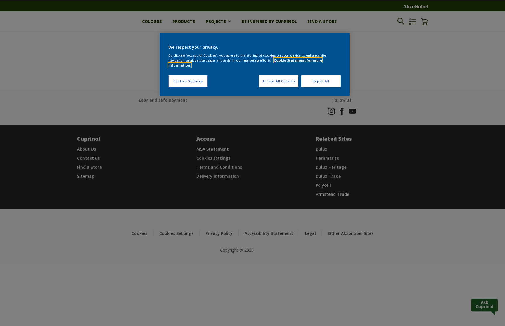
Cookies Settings (188, 81)
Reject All (321, 81)
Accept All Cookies (278, 81)
